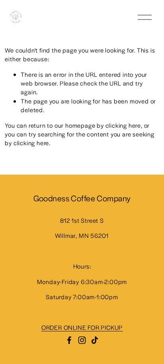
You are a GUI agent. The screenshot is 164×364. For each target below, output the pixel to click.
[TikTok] (95, 340)
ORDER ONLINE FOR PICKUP (82, 327)
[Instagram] (82, 340)
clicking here (123, 125)
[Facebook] (69, 340)
